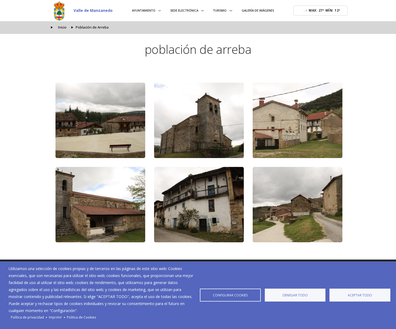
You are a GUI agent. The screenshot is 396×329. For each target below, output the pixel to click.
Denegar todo (295, 295)
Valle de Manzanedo (93, 10)
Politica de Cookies (81, 317)
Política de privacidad (27, 317)
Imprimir (55, 317)
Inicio (62, 27)
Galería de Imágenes (258, 10)
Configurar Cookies (230, 295)
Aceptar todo (360, 295)
